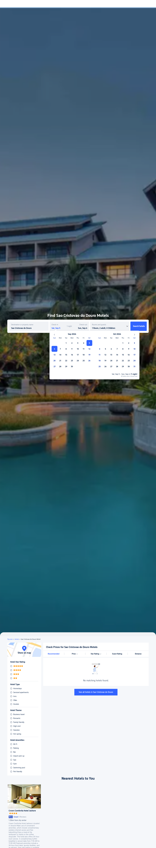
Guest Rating (117, 654)
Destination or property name (22, 325)
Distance (138, 654)
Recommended (53, 654)
